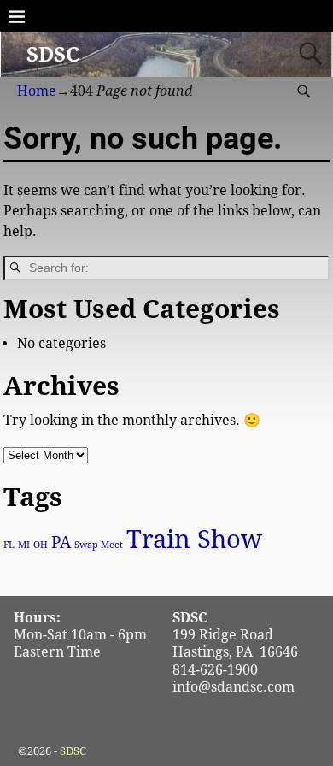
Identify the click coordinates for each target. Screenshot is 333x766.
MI (24, 545)
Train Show (194, 539)
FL (9, 545)
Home (36, 91)
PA (61, 542)
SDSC (52, 55)
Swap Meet (98, 545)
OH (40, 545)
